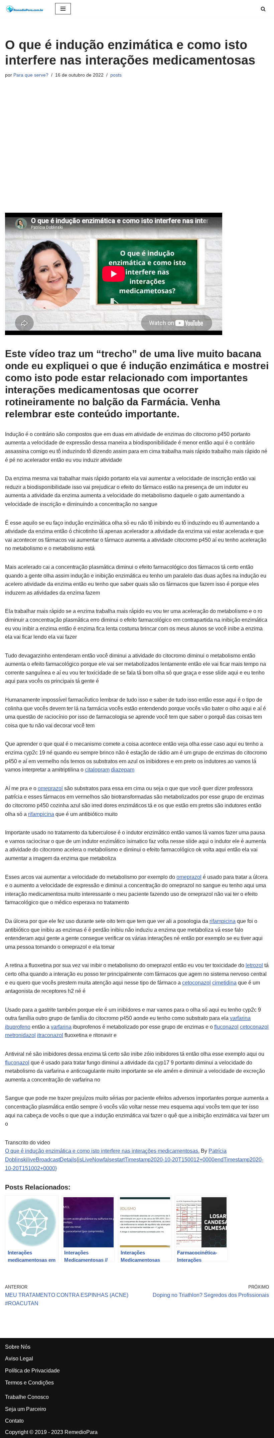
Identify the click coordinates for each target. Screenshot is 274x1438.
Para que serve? (30, 75)
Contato (14, 1421)
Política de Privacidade (32, 1370)
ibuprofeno (17, 1027)
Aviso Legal (19, 1358)
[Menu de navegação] (63, 8)
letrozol (254, 965)
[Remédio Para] (25, 9)
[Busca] (263, 8)
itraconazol (50, 1035)
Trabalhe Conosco (27, 1397)
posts (116, 75)
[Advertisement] (137, 146)
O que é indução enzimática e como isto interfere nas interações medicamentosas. (102, 1151)
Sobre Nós (17, 1347)
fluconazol (226, 1027)
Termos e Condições (29, 1382)
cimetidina (224, 983)
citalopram (97, 770)
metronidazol (20, 1035)
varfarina (240, 1018)
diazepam (122, 770)
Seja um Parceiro (25, 1409)
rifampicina (41, 814)
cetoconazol (196, 983)
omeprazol (50, 788)
